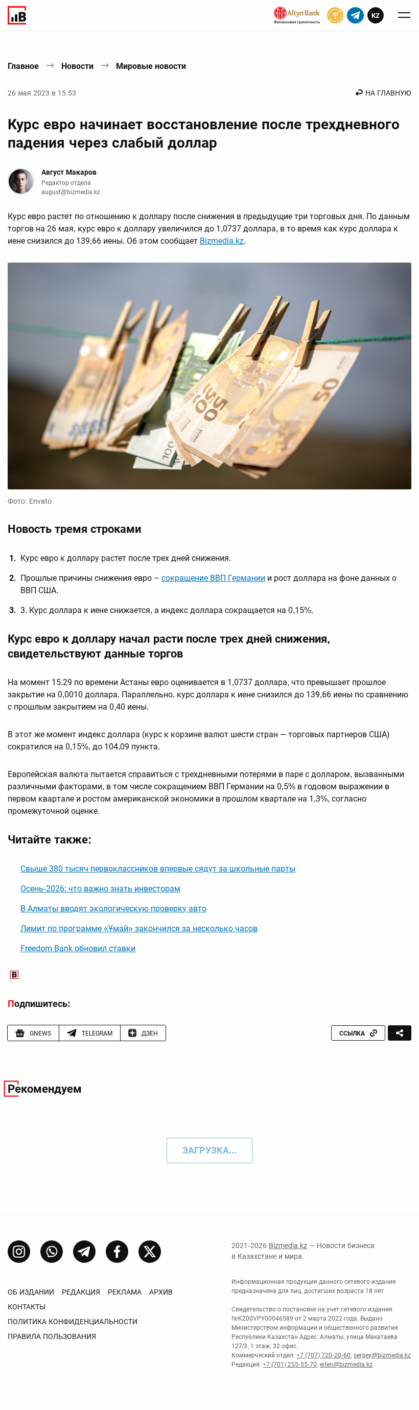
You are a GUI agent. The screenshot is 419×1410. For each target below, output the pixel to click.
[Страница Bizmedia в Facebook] (117, 1251)
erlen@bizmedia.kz (346, 1364)
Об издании (31, 1292)
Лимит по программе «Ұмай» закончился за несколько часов (139, 928)
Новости (77, 66)
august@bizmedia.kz (70, 192)
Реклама (125, 1292)
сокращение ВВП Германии (213, 578)
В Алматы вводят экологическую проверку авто (113, 908)
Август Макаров (69, 172)
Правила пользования (52, 1336)
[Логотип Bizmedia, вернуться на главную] (17, 15)
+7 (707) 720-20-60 (323, 1355)
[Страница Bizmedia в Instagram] (19, 1251)
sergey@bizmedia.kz (382, 1355)
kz (375, 15)
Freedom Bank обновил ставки (77, 948)
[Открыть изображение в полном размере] (209, 376)
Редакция (81, 1292)
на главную (388, 93)
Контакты (26, 1306)
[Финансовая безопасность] (297, 15)
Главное (23, 66)
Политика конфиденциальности (72, 1321)
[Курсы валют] (335, 15)
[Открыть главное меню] (404, 15)
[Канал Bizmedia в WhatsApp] (51, 1251)
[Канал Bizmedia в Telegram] (84, 1251)
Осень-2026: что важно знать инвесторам (100, 889)
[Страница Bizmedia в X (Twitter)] (149, 1251)
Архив (161, 1292)
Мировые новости (151, 66)
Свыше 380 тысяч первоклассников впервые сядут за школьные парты (157, 869)
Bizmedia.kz (222, 241)
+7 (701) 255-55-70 (290, 1364)
